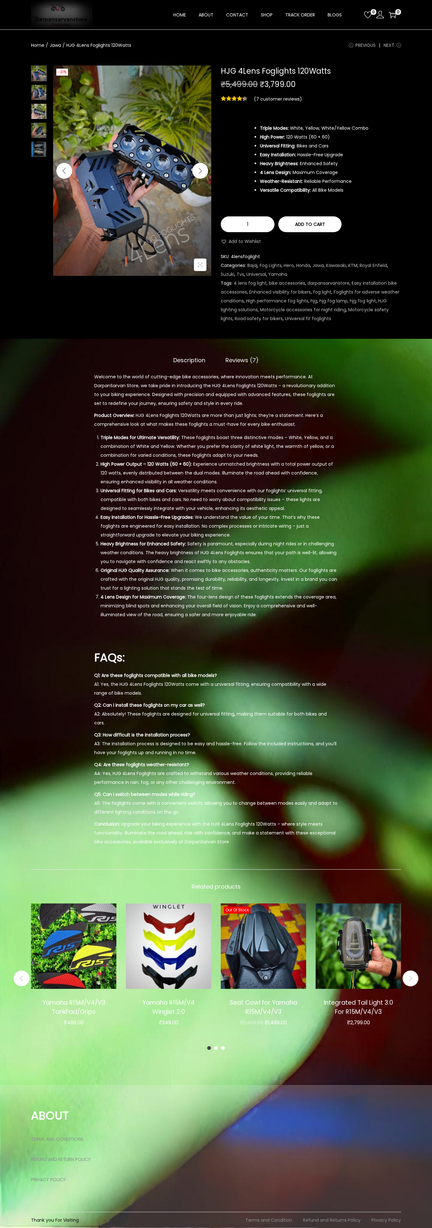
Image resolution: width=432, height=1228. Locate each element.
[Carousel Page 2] (216, 1048)
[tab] (189, 360)
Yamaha (277, 274)
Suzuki (227, 274)
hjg (314, 301)
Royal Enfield (373, 265)
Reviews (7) (242, 360)
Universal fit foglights (308, 318)
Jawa (55, 45)
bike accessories (287, 283)
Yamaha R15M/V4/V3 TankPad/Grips (73, 1007)
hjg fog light (363, 301)
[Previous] (64, 171)
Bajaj (252, 265)
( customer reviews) (278, 99)
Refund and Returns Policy (332, 1220)
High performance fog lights (277, 301)
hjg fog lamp (333, 301)
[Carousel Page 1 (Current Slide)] (209, 1048)
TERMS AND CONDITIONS (57, 1139)
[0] (368, 15)
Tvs (240, 274)
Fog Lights (270, 265)
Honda (303, 265)
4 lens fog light (250, 283)
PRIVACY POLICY (48, 1179)
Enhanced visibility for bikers (280, 292)
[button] (241, 241)
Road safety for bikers (259, 318)
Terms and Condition (268, 1220)
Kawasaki (336, 265)
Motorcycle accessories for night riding (303, 310)
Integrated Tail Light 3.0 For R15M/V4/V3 (358, 1007)
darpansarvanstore (328, 283)
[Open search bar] (357, 14)
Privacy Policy (386, 1220)
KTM (352, 265)
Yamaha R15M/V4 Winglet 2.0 (168, 1007)
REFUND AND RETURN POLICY (61, 1159)
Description (189, 360)
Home (37, 45)
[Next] (200, 171)
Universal (256, 274)
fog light (322, 292)
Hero (289, 265)
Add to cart (310, 224)
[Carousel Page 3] (223, 1048)
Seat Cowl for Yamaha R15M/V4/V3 (263, 1007)
